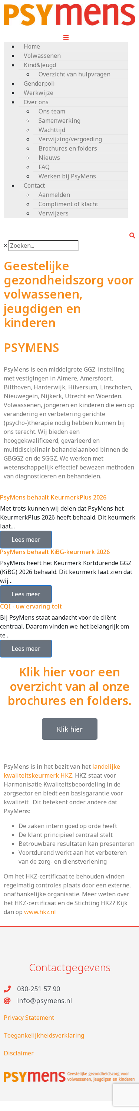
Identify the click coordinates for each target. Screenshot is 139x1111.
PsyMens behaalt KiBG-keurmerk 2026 (55, 552)
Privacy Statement (29, 1017)
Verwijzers (54, 213)
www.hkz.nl (40, 912)
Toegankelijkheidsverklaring (44, 1035)
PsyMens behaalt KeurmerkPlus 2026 (53, 497)
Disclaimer (19, 1053)
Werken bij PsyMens (67, 176)
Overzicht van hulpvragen (74, 74)
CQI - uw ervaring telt (31, 606)
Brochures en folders (68, 148)
